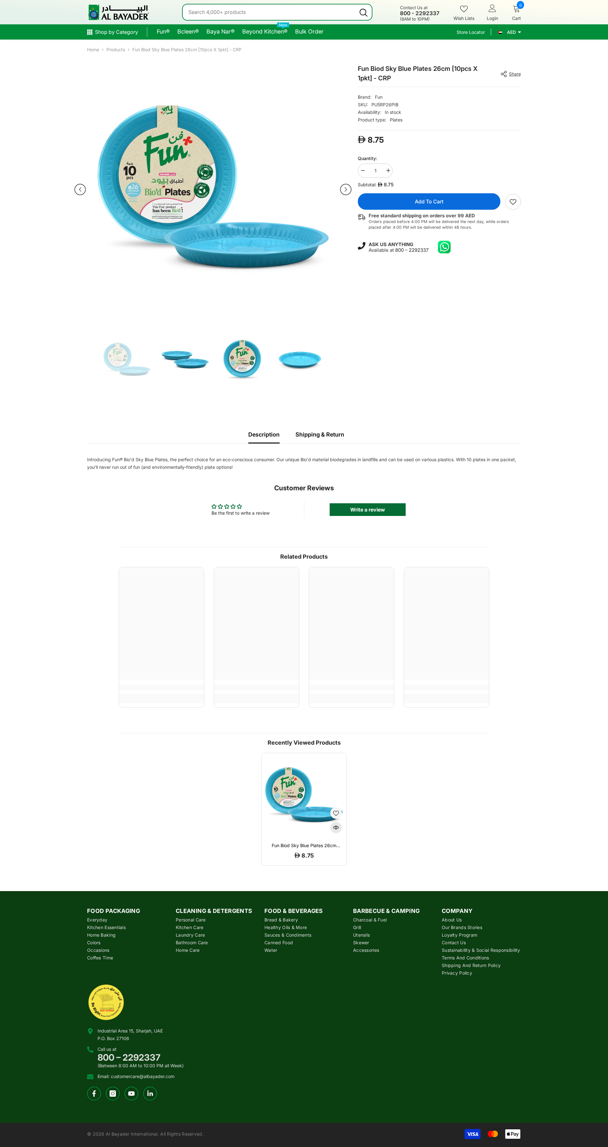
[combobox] (269, 12)
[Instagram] (113, 1093)
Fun (379, 97)
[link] (513, 202)
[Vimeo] (150, 1093)
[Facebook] (94, 1093)
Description (264, 434)
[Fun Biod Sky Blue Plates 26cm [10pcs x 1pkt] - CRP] (304, 795)
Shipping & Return (319, 434)
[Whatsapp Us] (444, 247)
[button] (80, 189)
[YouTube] (131, 1093)
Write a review (367, 509)
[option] (213, 189)
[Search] (277, 12)
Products (115, 49)
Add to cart (429, 201)
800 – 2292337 (411, 250)
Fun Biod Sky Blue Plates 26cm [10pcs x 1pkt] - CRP (304, 845)
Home (93, 49)
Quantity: (367, 158)
